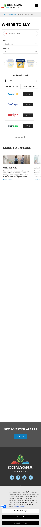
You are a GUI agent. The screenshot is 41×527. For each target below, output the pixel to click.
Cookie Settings (20, 511)
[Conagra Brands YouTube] (24, 477)
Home (4, 15)
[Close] (38, 489)
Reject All (20, 517)
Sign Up (20, 436)
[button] (36, 5)
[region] (20, 506)
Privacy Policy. (19, 506)
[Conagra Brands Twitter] (31, 477)
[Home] (11, 4)
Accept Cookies (20, 523)
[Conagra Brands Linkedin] (12, 477)
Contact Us (11, 15)
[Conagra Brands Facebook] (18, 477)
